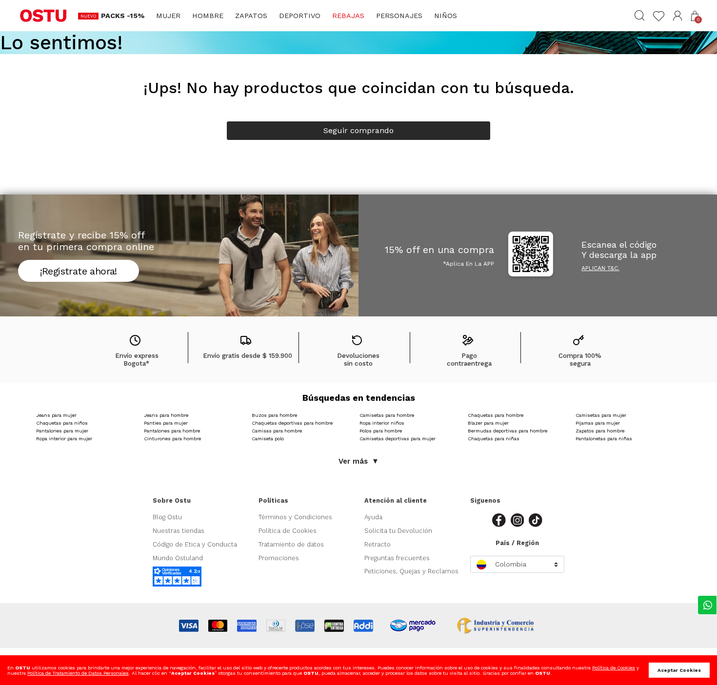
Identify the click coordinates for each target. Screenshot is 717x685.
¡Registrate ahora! (78, 271)
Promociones (279, 558)
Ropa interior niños (381, 423)
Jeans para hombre (166, 415)
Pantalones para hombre (172, 430)
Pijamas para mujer (598, 423)
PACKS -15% (122, 16)
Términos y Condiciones (295, 517)
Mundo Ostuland (178, 558)
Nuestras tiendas (178, 530)
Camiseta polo (268, 438)
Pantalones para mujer (62, 430)
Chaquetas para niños (62, 423)
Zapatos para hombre (600, 430)
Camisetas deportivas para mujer (397, 438)
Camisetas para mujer (601, 415)
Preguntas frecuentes (397, 558)
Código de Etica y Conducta (195, 544)
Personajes (399, 16)
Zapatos (251, 16)
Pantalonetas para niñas (604, 438)
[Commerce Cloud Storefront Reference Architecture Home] (43, 15)
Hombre (207, 16)
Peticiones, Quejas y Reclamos (411, 571)
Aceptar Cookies (679, 670)
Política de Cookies (288, 530)
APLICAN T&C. (600, 268)
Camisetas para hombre (386, 415)
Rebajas (348, 16)
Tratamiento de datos (291, 544)
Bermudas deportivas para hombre (507, 430)
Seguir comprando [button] (358, 130)
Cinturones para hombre (172, 438)
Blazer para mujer (488, 423)
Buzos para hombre (274, 415)
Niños (445, 16)
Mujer (168, 16)
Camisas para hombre (277, 430)
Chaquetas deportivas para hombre (292, 423)
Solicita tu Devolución (398, 530)
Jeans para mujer (56, 415)
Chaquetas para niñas (493, 438)
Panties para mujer (166, 423)
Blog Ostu (167, 517)
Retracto (377, 544)
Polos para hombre (380, 430)
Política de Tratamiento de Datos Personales (78, 673)
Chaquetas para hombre (495, 415)
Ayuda (373, 517)
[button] (677, 16)
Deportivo (299, 16)
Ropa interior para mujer (64, 438)
